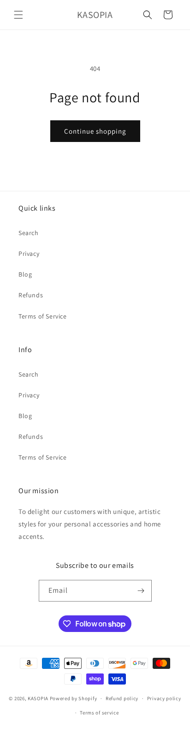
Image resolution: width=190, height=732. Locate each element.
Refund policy (122, 698)
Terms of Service (42, 316)
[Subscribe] (141, 591)
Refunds (30, 295)
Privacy (28, 253)
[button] (18, 15)
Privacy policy (164, 698)
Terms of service (99, 712)
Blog (25, 274)
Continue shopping (95, 131)
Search (28, 233)
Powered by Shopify (73, 698)
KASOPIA (38, 698)
